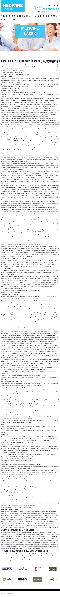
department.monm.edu (17, 529)
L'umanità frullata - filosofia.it (24, 551)
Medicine (12, 7)
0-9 (13, 19)
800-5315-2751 (47, 8)
